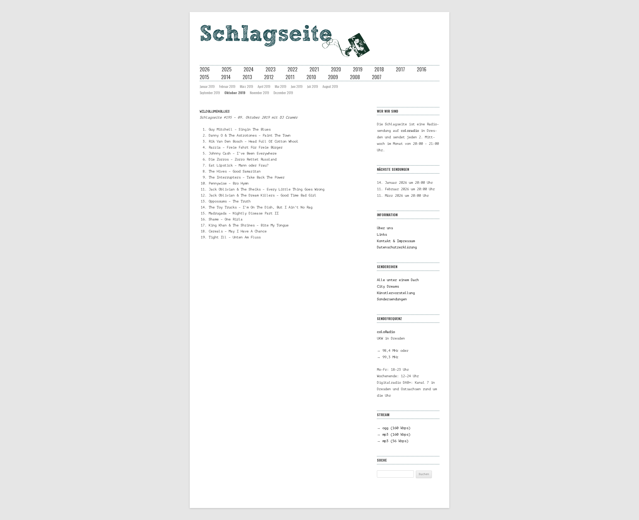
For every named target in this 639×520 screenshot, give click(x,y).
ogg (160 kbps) (396, 428)
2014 (226, 77)
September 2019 (210, 92)
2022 (293, 69)
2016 (421, 69)
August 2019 (330, 86)
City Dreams (388, 286)
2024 (249, 69)
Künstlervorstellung (396, 293)
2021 (314, 69)
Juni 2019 (297, 86)
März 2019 (246, 86)
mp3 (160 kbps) (396, 434)
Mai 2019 (280, 86)
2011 (290, 77)
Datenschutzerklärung (397, 247)
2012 (269, 77)
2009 (333, 77)
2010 (311, 77)
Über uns (385, 228)
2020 (336, 69)
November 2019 (259, 92)
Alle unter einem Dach (398, 280)
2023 (271, 69)
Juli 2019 (312, 86)
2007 (376, 77)
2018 (379, 69)
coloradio (410, 131)
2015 (204, 77)
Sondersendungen (392, 299)
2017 (400, 69)
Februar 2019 (227, 86)
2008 (355, 77)
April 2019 (264, 86)
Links (382, 234)
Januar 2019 (207, 86)
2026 (205, 69)
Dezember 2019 (283, 92)
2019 (357, 69)
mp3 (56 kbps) (395, 441)
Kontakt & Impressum (396, 241)
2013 (247, 77)
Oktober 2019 (234, 92)
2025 (227, 69)
